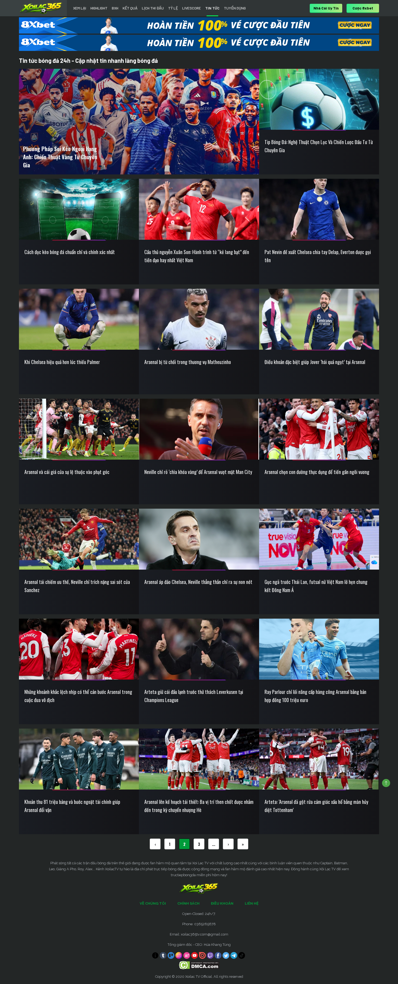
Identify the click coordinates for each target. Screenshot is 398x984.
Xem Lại (79, 8)
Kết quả (130, 8)
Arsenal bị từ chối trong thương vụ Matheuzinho (187, 361)
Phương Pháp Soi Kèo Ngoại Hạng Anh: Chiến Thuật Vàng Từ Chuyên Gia (60, 157)
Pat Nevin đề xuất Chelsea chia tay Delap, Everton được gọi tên (318, 256)
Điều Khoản (222, 903)
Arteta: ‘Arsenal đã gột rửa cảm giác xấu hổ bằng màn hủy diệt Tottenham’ (316, 805)
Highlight (98, 8)
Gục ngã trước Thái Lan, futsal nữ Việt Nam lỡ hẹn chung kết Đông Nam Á (316, 585)
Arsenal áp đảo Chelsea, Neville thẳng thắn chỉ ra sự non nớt (198, 581)
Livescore (191, 8)
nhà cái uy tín (326, 8)
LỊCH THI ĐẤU (153, 8)
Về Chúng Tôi (153, 903)
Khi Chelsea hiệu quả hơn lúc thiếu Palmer (62, 361)
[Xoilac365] (41, 8)
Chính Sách (188, 903)
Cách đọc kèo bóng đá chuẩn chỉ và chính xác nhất (69, 251)
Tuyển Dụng (235, 8)
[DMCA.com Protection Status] (199, 965)
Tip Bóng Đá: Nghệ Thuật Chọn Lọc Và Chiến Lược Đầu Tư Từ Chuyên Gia (319, 146)
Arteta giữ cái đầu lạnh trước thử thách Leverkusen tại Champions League (193, 695)
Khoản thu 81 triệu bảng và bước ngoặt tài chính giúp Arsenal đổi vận (72, 805)
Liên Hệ (252, 903)
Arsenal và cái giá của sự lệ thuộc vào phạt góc (66, 471)
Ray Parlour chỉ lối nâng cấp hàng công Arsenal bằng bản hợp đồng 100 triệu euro (315, 695)
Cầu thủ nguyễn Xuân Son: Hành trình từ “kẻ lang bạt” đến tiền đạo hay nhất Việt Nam (196, 256)
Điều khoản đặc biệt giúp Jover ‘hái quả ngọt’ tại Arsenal (315, 361)
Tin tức (212, 8)
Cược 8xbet (363, 8)
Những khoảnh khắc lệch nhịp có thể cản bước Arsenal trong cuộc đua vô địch (78, 695)
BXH (115, 8)
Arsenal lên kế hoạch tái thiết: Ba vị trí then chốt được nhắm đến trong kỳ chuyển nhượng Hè (198, 805)
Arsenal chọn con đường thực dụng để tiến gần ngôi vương (317, 471)
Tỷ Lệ (173, 8)
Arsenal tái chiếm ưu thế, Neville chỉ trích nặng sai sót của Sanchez (77, 585)
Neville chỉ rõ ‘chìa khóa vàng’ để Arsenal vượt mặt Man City (198, 471)
